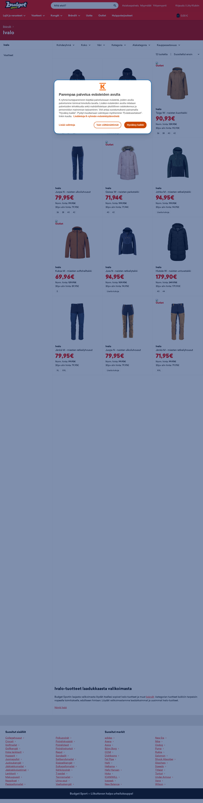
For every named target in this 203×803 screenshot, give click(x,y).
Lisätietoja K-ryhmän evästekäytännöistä (96, 116)
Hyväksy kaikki (135, 125)
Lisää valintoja (67, 125)
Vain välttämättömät (107, 125)
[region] (102, 106)
